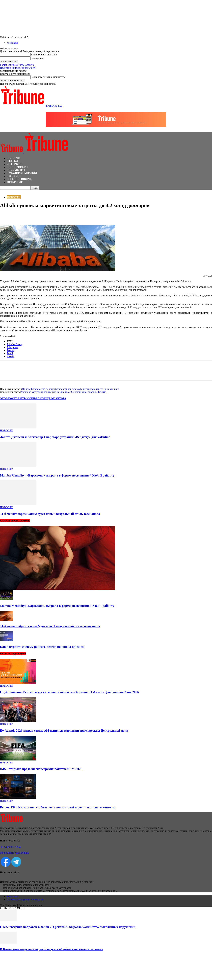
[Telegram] (29, 215)
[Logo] (12, 152)
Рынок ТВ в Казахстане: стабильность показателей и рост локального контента (58, 807)
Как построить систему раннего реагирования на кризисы (42, 646)
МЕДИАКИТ (15, 182)
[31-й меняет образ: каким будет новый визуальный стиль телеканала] (18, 504)
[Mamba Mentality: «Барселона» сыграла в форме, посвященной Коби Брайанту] (18, 466)
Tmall (10, 353)
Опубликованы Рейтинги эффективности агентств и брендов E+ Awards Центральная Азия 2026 (69, 692)
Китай (10, 356)
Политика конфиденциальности (18, 67)
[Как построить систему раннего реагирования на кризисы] (6, 640)
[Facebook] (5, 215)
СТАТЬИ (12, 161)
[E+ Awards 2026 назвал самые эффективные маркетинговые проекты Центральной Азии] (18, 721)
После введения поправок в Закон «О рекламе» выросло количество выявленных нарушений (67, 927)
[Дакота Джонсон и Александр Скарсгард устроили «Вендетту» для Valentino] (18, 427)
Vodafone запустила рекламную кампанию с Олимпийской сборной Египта (63, 392)
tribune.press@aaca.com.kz (14, 852)
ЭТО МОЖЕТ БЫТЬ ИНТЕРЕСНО (22, 398)
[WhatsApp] (17, 215)
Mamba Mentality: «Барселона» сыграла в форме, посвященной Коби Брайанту (57, 475)
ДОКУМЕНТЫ (16, 170)
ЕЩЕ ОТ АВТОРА (55, 398)
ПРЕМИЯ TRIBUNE (19, 179)
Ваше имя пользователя (44, 54)
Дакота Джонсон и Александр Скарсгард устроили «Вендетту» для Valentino (55, 437)
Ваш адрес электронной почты (48, 77)
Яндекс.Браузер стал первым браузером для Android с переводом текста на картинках (70, 389)
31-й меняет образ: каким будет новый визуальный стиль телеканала (50, 514)
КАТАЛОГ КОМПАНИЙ (22, 173)
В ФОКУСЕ (14, 176)
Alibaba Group (14, 344)
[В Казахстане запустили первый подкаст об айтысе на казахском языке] (8, 942)
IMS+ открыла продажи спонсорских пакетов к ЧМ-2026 (41, 769)
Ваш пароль (37, 58)
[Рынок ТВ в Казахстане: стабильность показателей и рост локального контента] (18, 797)
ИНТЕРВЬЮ (15, 164)
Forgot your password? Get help (17, 64)
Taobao (10, 350)
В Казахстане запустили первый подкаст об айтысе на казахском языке (51, 949)
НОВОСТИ (13, 158)
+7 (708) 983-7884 (10, 847)
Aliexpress (12, 347)
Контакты (12, 42)
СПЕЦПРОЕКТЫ (17, 167)
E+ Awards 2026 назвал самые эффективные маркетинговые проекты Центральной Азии (64, 730)
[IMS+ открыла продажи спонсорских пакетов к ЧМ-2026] (18, 759)
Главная (4, 191)
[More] (41, 215)
